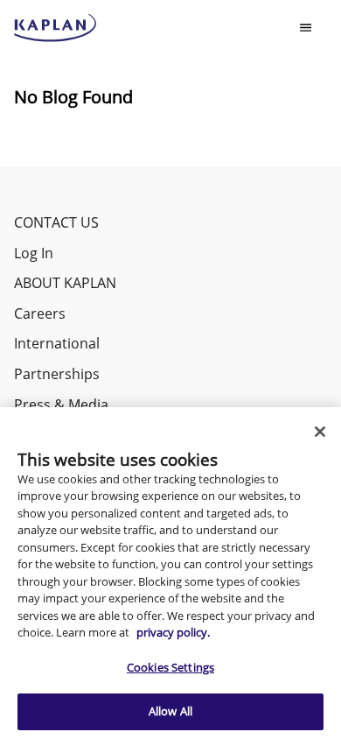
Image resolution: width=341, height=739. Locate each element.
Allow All (170, 711)
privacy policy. (173, 632)
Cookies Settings (170, 667)
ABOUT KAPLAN (65, 282)
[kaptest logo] (55, 28)
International (57, 343)
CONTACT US (56, 222)
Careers (40, 313)
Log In (33, 253)
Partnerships (57, 374)
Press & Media (61, 404)
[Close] (320, 431)
